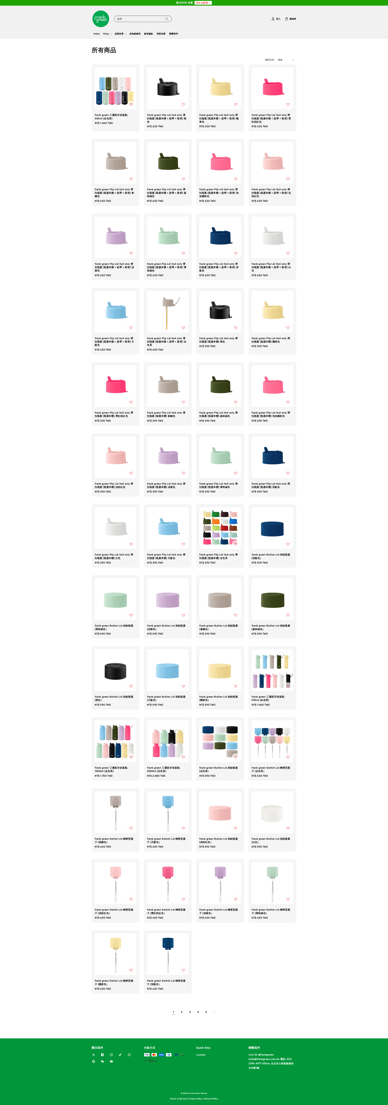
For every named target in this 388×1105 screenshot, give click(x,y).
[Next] (214, 1012)
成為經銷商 (134, 33)
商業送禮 (161, 33)
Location (201, 1055)
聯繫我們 (173, 33)
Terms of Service (178, 1099)
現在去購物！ (203, 2)
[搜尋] (167, 19)
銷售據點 (148, 33)
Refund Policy (211, 1099)
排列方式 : (270, 60)
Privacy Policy (195, 1099)
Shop (106, 33)
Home (97, 33)
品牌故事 (119, 33)
